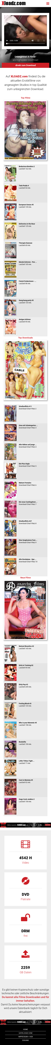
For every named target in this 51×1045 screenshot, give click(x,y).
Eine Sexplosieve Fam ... (28, 541)
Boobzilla (25, 743)
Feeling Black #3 (25, 705)
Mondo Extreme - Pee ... (28, 263)
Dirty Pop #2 (25, 686)
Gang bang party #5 (26, 301)
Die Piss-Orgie (27, 465)
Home (25, 1029)
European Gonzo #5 (26, 206)
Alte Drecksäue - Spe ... (28, 560)
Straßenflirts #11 (27, 407)
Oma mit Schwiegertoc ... (28, 426)
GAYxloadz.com (25, 1033)
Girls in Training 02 (26, 666)
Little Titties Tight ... (26, 762)
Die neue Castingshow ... (28, 503)
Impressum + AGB (25, 1037)
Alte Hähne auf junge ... (28, 446)
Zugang (25, 1040)
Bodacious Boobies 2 (27, 168)
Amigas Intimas (25, 320)
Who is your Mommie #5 (28, 724)
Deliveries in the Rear (27, 225)
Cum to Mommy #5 (26, 781)
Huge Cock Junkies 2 (27, 800)
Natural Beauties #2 (26, 647)
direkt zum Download (25, 65)
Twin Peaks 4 (25, 187)
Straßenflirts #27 (27, 522)
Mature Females (27, 484)
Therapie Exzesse (25, 244)
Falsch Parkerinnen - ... (27, 282)
